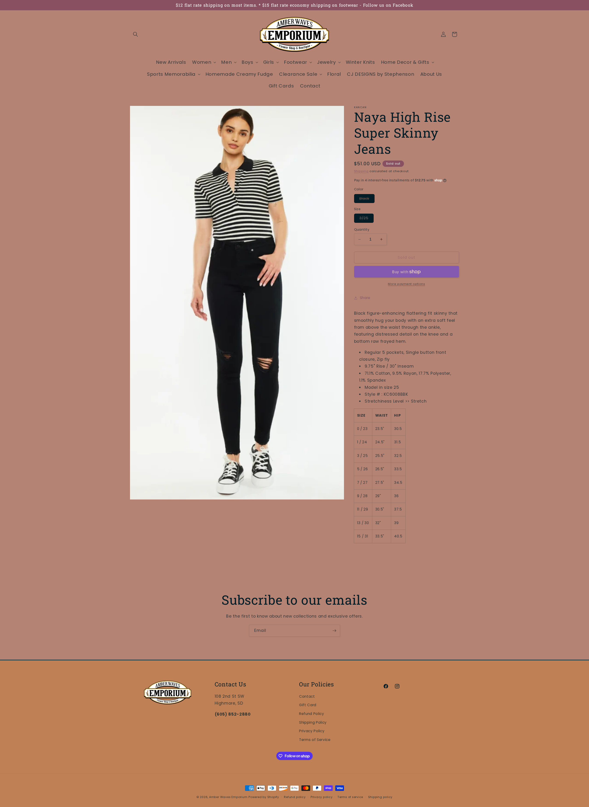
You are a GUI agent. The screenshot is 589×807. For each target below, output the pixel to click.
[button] (135, 34)
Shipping (361, 171)
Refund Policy (311, 713)
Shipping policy (380, 797)
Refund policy (295, 797)
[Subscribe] (334, 631)
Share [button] (365, 297)
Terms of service (350, 797)
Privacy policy (322, 797)
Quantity (362, 229)
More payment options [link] (406, 284)
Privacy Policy (311, 731)
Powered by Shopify (263, 797)
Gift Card (307, 704)
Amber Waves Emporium (228, 797)
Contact (307, 696)
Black (367, 199)
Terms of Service (315, 739)
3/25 (366, 219)
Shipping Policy (313, 722)
